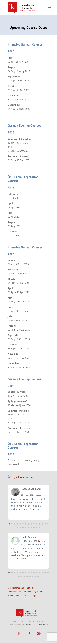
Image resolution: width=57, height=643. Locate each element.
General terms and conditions (21, 588)
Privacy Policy (14, 592)
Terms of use (13, 595)
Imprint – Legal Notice (34, 592)
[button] (9, 524)
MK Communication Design (36, 624)
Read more (35, 509)
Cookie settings (29, 595)
